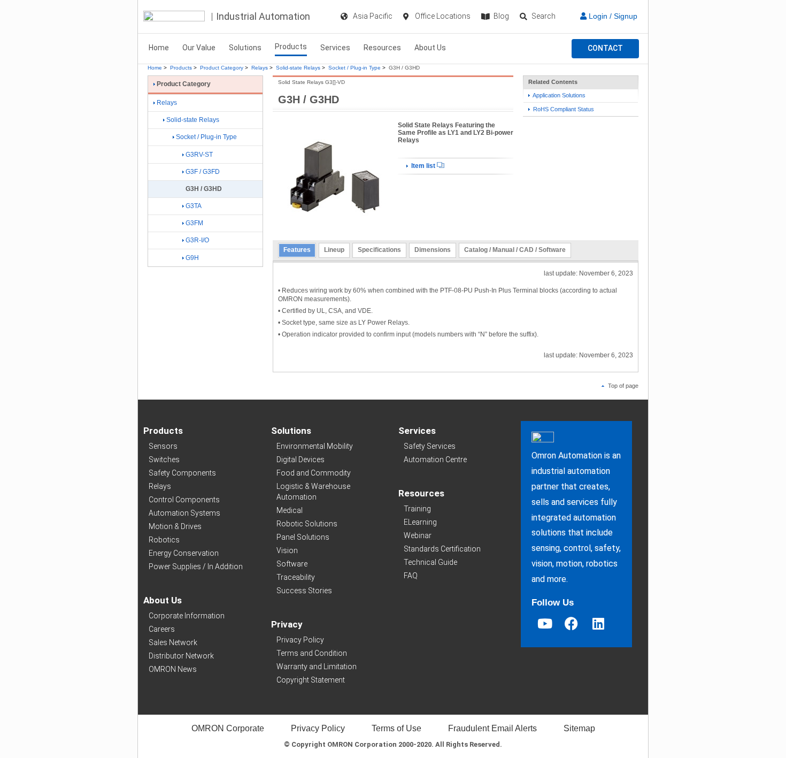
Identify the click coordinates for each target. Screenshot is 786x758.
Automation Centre (435, 459)
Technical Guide (430, 562)
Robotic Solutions (306, 523)
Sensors (163, 446)
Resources (382, 47)
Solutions (245, 47)
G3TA (194, 206)
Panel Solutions (302, 537)
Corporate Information (187, 615)
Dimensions (432, 250)
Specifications (379, 250)
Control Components (184, 499)
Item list (423, 166)
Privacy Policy (300, 640)
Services (335, 47)
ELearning (420, 522)
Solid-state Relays (298, 68)
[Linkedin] (598, 623)
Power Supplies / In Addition (196, 566)
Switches (164, 459)
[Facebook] (571, 623)
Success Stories (304, 590)
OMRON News (173, 669)
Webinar (417, 535)
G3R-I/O (197, 240)
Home (159, 47)
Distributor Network (181, 656)
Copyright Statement (310, 680)
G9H (192, 258)
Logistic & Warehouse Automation (313, 491)
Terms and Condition (311, 653)
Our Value (198, 47)
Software (291, 564)
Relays (259, 68)
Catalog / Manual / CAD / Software (515, 250)
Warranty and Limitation (316, 666)
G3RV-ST (199, 154)
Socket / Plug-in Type (354, 68)
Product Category (221, 68)
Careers (162, 629)
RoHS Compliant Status (562, 109)
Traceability (295, 577)
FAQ (411, 575)
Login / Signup (612, 16)
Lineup (334, 250)
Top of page (622, 385)
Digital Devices (300, 459)
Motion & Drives (175, 526)
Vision (287, 550)
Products (291, 46)
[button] (605, 48)
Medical (289, 510)
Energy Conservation (184, 553)
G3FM (194, 223)
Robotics (164, 539)
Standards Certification (442, 549)
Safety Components (182, 473)
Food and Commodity (313, 473)
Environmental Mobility (314, 446)
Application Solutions (558, 95)
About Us (430, 47)
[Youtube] (544, 623)
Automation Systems (184, 513)
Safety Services (430, 446)
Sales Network (173, 642)
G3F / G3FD (203, 171)
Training (417, 508)
